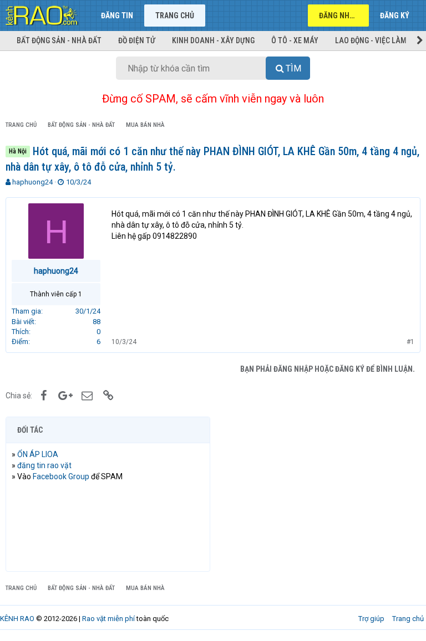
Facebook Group (61, 476)
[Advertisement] (318, 494)
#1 (410, 342)
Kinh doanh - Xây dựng (213, 40)
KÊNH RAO (17, 618)
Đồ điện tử (136, 40)
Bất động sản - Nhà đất (59, 40)
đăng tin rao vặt (44, 465)
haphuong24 (32, 182)
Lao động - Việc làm (371, 40)
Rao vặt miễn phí (108, 618)
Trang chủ (174, 15)
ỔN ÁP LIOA (37, 454)
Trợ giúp (371, 618)
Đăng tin (117, 15)
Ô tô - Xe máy (294, 40)
